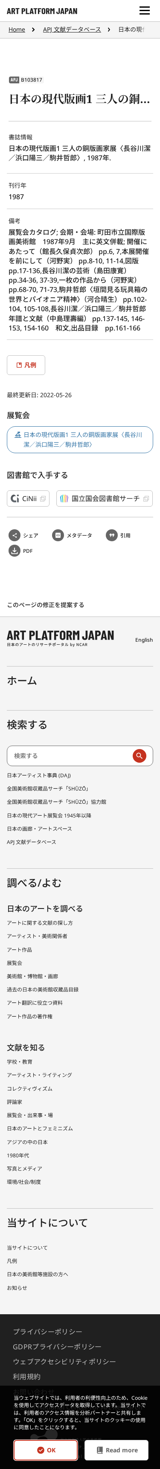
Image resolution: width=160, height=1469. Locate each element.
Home (17, 29)
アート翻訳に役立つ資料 (35, 1002)
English (144, 639)
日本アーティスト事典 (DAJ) (39, 775)
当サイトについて (27, 1247)
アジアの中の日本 (27, 1142)
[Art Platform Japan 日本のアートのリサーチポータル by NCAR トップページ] (42, 10)
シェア (30, 535)
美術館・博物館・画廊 (32, 976)
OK (51, 1450)
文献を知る (26, 1047)
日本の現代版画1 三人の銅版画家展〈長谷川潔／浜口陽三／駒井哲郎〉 (82, 439)
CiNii (29, 498)
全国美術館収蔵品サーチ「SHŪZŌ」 (49, 788)
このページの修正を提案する (46, 605)
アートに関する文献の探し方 (40, 922)
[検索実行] (139, 756)
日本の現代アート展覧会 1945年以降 (49, 815)
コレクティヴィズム (29, 1088)
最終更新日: (23, 395)
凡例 (12, 1261)
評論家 (14, 1102)
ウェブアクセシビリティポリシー (64, 1361)
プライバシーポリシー (47, 1331)
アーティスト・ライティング (39, 1075)
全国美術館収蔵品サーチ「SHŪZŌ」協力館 (56, 801)
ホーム (22, 680)
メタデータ (79, 535)
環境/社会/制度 (24, 1182)
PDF (27, 551)
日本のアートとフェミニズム (40, 1128)
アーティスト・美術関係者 (37, 936)
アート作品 (19, 949)
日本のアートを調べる (45, 908)
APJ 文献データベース (72, 29)
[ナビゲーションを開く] (144, 11)
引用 (125, 535)
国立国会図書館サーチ (106, 498)
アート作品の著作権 (29, 1016)
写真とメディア (24, 1168)
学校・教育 (19, 1061)
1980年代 (18, 1155)
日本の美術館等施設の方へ (37, 1274)
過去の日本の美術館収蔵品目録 (43, 989)
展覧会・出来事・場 (30, 1115)
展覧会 (14, 963)
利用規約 (27, 1376)
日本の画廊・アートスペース (39, 828)
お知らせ (17, 1288)
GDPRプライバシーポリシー (57, 1346)
